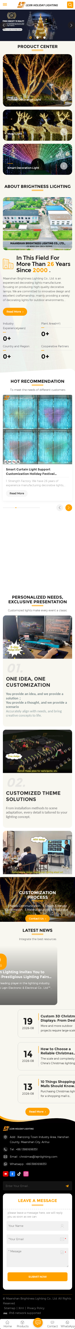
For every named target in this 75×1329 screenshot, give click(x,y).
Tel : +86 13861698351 (24, 1149)
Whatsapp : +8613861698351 (28, 1164)
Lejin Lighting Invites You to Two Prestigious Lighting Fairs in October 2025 (36, 974)
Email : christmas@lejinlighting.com (33, 1156)
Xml (21, 1308)
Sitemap (9, 1308)
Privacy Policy (35, 1308)
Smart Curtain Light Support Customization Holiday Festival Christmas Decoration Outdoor (30, 472)
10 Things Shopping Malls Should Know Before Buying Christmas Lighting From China (43, 1084)
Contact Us (36, 911)
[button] (30, 37)
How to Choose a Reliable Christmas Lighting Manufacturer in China (45, 1051)
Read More (14, 311)
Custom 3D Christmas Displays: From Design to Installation (45, 1018)
